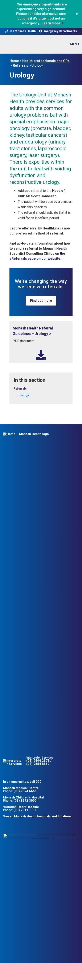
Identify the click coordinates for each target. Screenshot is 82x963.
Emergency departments (59, 31)
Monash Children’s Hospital (23, 797)
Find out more (41, 301)
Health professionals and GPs (46, 61)
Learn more (51, 23)
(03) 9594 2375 (37, 761)
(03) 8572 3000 (25, 800)
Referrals (20, 65)
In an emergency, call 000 (22, 782)
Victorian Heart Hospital (21, 807)
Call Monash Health (22, 31)
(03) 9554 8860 (37, 764)
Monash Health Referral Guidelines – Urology (33, 331)
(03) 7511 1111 (25, 810)
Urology (23, 395)
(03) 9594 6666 (25, 791)
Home (14, 61)
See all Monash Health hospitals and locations (37, 816)
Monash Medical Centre (21, 788)
